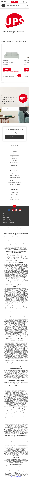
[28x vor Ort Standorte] (23, 2)
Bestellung (14, 148)
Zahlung (14, 151)
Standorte (14, 173)
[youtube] (20, 210)
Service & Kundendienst (15, 164)
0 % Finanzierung (14, 162)
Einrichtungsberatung (14, 177)
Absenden (23, 109)
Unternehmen (14, 192)
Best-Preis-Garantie (14, 179)
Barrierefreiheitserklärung (9, 221)
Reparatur (14, 157)
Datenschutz (6, 217)
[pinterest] (13, 210)
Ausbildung (14, 196)
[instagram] (16, 210)
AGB (4, 215)
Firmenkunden (14, 165)
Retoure (15, 153)
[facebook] (9, 210)
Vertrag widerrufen (14, 155)
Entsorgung (14, 158)
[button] (3, 1)
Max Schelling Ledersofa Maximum (10, 80)
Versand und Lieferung (14, 149)
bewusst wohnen (14, 199)
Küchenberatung (14, 175)
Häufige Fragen (14, 160)
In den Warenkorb (19, 75)
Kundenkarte (14, 197)
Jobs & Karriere (14, 194)
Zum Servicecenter (14, 136)
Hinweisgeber (6, 219)
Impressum (6, 213)
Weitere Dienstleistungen (14, 182)
